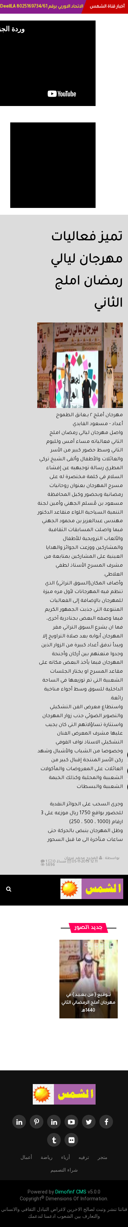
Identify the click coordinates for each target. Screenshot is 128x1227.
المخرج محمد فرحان (81, 858)
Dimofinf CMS (70, 1192)
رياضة (47, 1157)
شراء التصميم (64, 1170)
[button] (47, 378)
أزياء (65, 1157)
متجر (103, 1157)
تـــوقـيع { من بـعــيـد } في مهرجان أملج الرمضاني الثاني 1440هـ (88, 1003)
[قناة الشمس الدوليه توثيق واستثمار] (64, 1094)
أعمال (26, 1157)
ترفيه (84, 1157)
